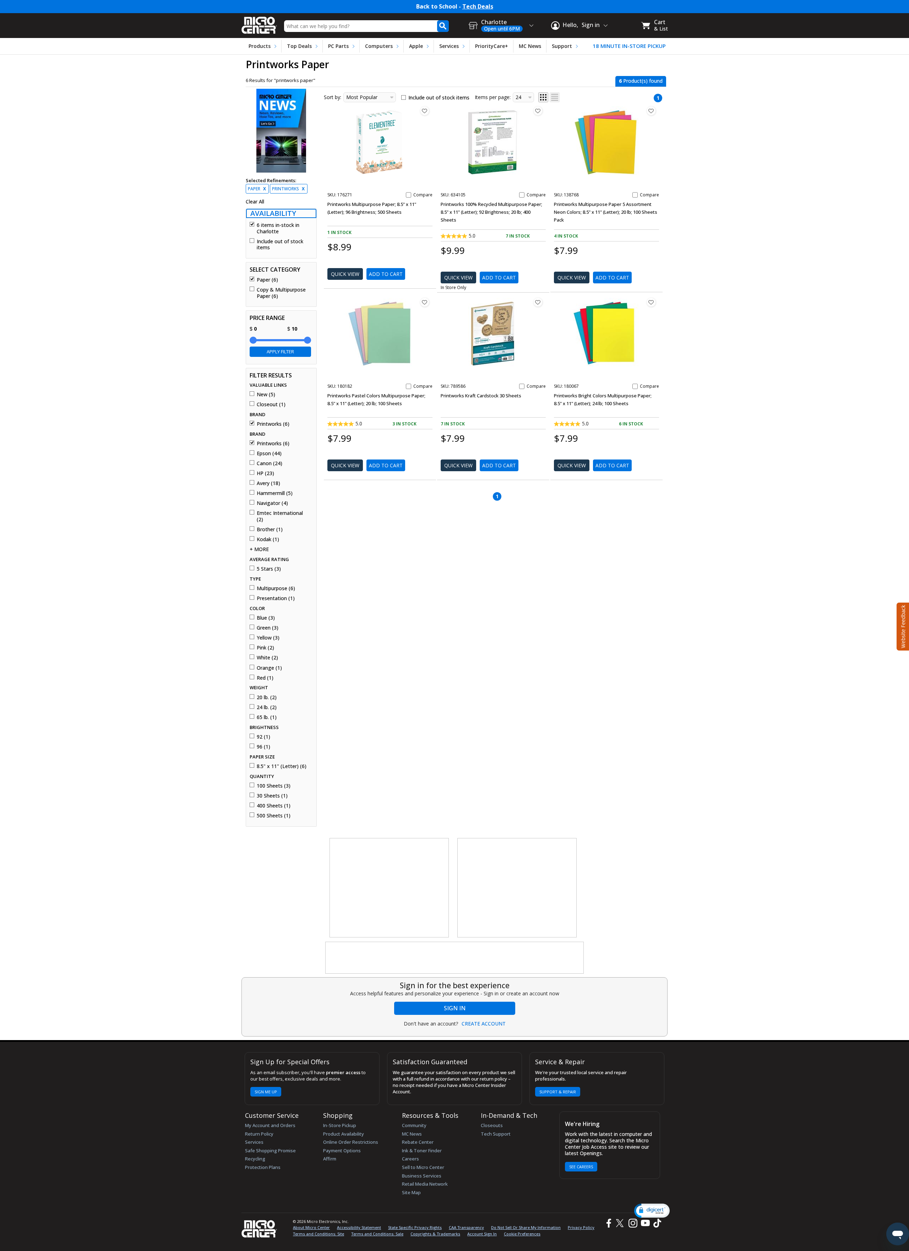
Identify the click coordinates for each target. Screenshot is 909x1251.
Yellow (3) (268, 638)
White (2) (267, 657)
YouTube (645, 1223)
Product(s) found (641, 80)
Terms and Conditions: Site (318, 1233)
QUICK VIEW (345, 274)
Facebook (608, 1223)
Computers (379, 46)
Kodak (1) (268, 539)
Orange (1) (269, 668)
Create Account (484, 1024)
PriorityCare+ (491, 46)
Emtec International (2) (280, 516)
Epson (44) (269, 453)
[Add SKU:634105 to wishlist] (538, 111)
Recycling (255, 1158)
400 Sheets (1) (273, 806)
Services (449, 46)
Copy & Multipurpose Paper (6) (281, 293)
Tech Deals (477, 6)
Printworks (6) (273, 424)
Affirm (329, 1158)
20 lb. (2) (267, 697)
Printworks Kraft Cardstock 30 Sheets (481, 395)
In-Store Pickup (339, 1125)
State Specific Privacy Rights (415, 1227)
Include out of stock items (280, 244)
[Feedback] (902, 626)
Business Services (421, 1176)
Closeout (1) (271, 404)
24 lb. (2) (267, 707)
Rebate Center (418, 1142)
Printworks (288, 189)
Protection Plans (263, 1167)
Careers (410, 1158)
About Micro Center (311, 1227)
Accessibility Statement (359, 1227)
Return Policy (259, 1134)
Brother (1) (270, 529)
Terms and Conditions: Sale (377, 1233)
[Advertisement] (389, 888)
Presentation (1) (276, 598)
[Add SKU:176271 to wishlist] (424, 111)
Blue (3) (266, 618)
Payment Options (342, 1150)
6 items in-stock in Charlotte (278, 228)
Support (562, 46)
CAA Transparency (466, 1227)
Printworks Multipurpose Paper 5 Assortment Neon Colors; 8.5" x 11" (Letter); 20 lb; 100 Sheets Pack (605, 212)
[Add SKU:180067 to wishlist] (651, 302)
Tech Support (496, 1134)
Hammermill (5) (275, 493)
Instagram (632, 1223)
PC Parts (338, 46)
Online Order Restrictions (350, 1142)
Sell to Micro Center (423, 1167)
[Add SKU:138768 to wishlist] (651, 111)
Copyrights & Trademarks (435, 1233)
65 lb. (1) (267, 717)
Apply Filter (280, 351)
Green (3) (267, 628)
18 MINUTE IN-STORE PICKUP (629, 46)
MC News (530, 46)
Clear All (255, 201)
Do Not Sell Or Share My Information (526, 1227)
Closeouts (492, 1125)
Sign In (455, 1008)
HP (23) (265, 473)
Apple (416, 46)
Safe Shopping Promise (270, 1150)
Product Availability (343, 1134)
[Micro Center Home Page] (259, 23)
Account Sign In (482, 1233)
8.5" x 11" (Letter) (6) (281, 766)
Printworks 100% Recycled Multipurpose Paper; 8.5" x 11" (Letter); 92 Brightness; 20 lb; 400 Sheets (491, 212)
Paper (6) (267, 280)
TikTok (655, 1223)
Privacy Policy (581, 1227)
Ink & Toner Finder (422, 1150)
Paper (257, 189)
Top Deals (299, 46)
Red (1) (265, 678)
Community (414, 1125)
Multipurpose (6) (276, 588)
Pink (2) (265, 647)
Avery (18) (268, 483)
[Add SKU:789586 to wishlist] (538, 302)
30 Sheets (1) (272, 796)
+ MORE (259, 549)
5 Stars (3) (269, 569)
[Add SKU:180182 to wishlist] (424, 302)
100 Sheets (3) (273, 786)
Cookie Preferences (522, 1233)
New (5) (266, 394)
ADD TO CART (386, 274)
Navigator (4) (272, 503)
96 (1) (263, 747)
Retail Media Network (425, 1184)
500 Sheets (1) (273, 815)
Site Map (411, 1192)
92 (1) (263, 737)
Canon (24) (269, 463)
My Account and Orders (270, 1125)
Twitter (621, 1223)
